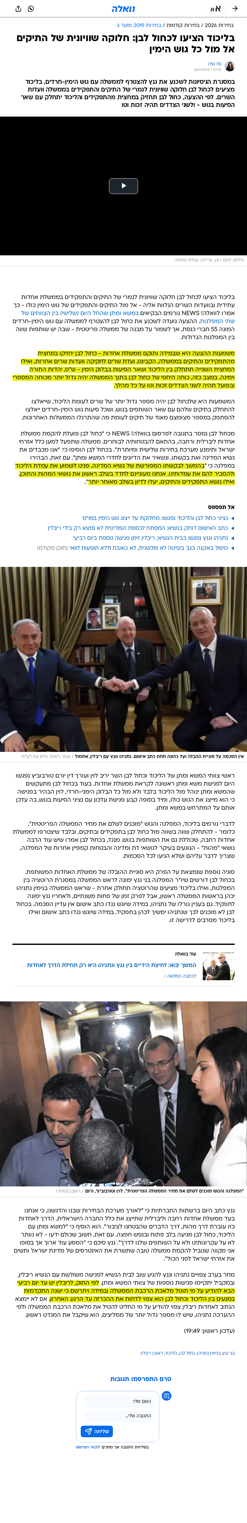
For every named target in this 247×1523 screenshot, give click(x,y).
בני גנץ (229, 1353)
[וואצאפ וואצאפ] (31, 8)
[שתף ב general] (18, 8)
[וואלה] (123, 8)
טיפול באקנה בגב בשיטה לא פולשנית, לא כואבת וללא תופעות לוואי (148, 548)
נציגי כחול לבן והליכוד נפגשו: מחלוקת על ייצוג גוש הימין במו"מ (155, 518)
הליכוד (171, 1353)
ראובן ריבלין (152, 1353)
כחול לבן (187, 1353)
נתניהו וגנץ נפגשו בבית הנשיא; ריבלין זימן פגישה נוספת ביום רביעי (150, 538)
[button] (216, 9)
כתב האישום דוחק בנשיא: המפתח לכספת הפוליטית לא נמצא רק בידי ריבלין (138, 528)
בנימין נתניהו (209, 1353)
